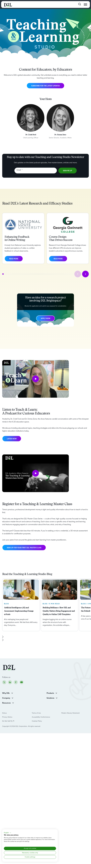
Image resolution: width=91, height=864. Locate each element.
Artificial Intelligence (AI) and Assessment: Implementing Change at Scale (19, 611)
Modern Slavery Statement (70, 713)
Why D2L (6, 693)
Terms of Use (36, 713)
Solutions (50, 698)
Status (4, 713)
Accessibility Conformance (41, 717)
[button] (7, 832)
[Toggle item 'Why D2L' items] (12, 693)
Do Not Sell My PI (8, 721)
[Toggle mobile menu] (85, 4)
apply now (45, 318)
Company (6, 698)
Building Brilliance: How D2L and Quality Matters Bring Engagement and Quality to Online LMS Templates (59, 611)
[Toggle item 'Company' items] (12, 697)
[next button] (85, 274)
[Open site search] (79, 4)
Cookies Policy (37, 721)
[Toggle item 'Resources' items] (13, 702)
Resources (6, 703)
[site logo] (8, 4)
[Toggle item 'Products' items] (56, 693)
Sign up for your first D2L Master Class (24, 548)
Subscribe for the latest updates (45, 86)
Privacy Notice (7, 717)
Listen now (12, 440)
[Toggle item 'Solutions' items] (56, 697)
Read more (13, 259)
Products (50, 693)
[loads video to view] (35, 378)
